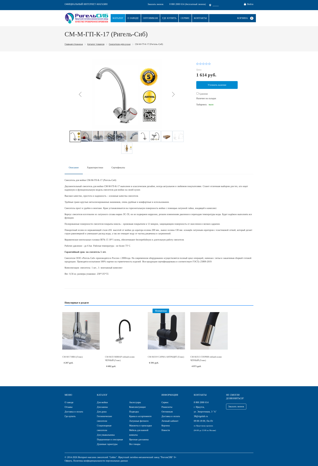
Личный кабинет (169, 421)
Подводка (134, 411)
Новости (165, 430)
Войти (250, 4)
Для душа (101, 411)
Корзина (242, 18)
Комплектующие (137, 407)
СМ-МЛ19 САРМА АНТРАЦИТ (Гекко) (166, 357)
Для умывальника (106, 435)
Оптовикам (150, 18)
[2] (200, 63)
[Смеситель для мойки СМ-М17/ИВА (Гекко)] (81, 331)
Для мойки (102, 402)
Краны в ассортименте (140, 416)
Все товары (134, 444)
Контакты (200, 18)
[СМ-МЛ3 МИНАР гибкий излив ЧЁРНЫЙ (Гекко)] (123, 331)
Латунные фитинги (139, 421)
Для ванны (102, 407)
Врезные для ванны (139, 439)
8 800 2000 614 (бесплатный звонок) (187, 4)
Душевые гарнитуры (107, 444)
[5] (209, 63)
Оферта (68, 461)
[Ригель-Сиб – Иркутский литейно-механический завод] (86, 18)
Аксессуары (135, 402)
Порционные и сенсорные (110, 439)
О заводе (133, 18)
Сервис (185, 18)
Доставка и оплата (74, 411)
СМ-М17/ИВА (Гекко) (72, 357)
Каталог (118, 18)
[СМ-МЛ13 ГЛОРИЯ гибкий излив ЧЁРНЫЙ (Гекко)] (209, 331)
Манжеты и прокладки (140, 425)
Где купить (169, 18)
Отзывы (68, 407)
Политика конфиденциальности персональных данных (100, 461)
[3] (203, 63)
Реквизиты (166, 407)
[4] (206, 63)
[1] (197, 63)
